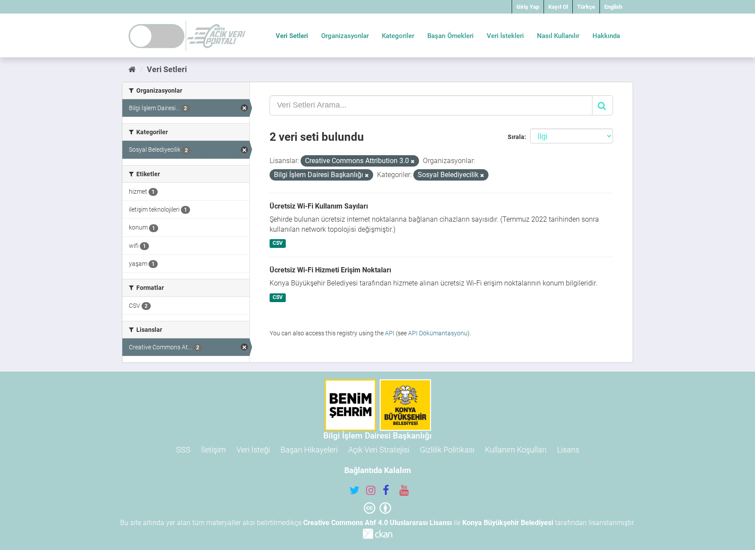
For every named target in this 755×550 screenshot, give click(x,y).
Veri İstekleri (505, 36)
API (390, 333)
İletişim (213, 449)
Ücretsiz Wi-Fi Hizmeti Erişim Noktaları (330, 270)
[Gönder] (602, 105)
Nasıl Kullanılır (558, 36)
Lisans (568, 449)
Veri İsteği (253, 449)
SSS (183, 449)
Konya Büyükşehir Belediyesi (507, 523)
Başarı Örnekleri (450, 36)
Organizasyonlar (345, 36)
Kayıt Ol (558, 6)
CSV (278, 243)
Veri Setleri (292, 36)
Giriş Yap (527, 6)
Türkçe (586, 6)
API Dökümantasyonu (438, 333)
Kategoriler (398, 36)
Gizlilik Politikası (447, 449)
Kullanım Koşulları (516, 449)
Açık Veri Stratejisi (378, 449)
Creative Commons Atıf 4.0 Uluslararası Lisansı (377, 523)
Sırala (516, 136)
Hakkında (606, 36)
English (613, 6)
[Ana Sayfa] (132, 69)
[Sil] (413, 161)
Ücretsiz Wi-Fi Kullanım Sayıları (319, 206)
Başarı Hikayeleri (309, 449)
